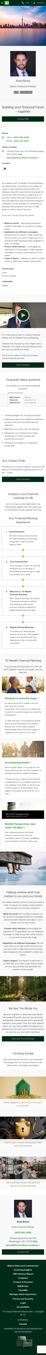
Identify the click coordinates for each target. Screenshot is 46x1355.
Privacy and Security (23, 1299)
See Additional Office (22, 158)
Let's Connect (23, 365)
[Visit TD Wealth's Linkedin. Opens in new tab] (5, 169)
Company (23, 1278)
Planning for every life (21, 698)
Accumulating (17, 762)
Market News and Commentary (23, 1266)
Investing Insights (23, 1270)
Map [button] (35, 1241)
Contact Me (23, 119)
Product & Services (23, 1282)
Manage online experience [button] (23, 1294)
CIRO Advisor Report (23, 1274)
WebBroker (23, 1286)
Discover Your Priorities (23, 1039)
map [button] (20, 154)
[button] (23, 315)
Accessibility (23, 1307)
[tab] (15, 400)
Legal (23, 1303)
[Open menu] (5, 3)
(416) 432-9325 (21, 141)
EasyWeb (23, 1290)
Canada (23, 1324)
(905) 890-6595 (21, 137)
